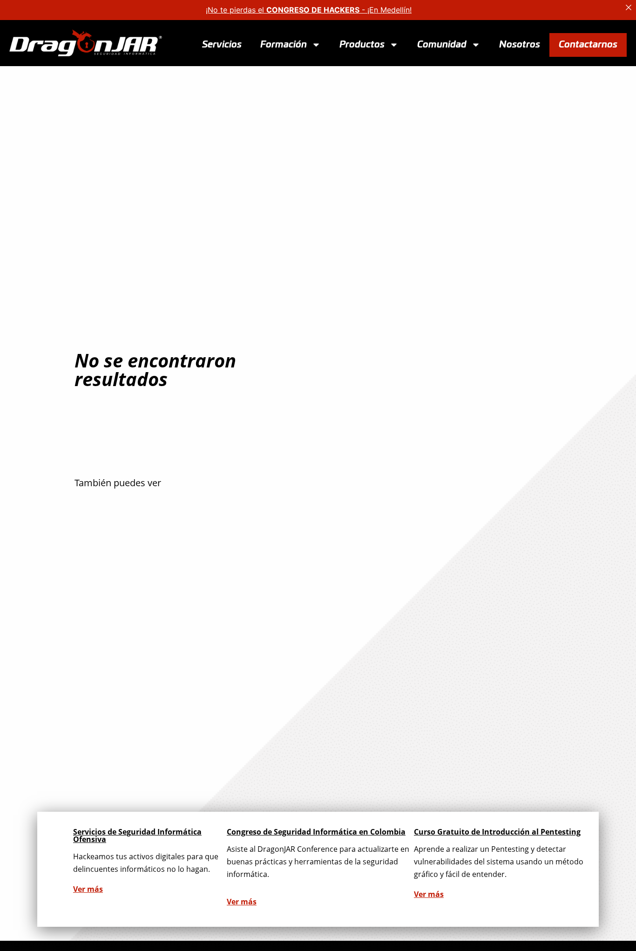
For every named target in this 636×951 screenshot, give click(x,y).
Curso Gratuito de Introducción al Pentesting (497, 832)
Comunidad (442, 44)
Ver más (88, 889)
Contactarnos (588, 44)
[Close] (628, 7)
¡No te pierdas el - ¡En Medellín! (309, 9)
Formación (283, 44)
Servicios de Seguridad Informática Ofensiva (137, 835)
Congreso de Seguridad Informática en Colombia (316, 832)
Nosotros (519, 44)
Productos (362, 44)
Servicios (222, 44)
